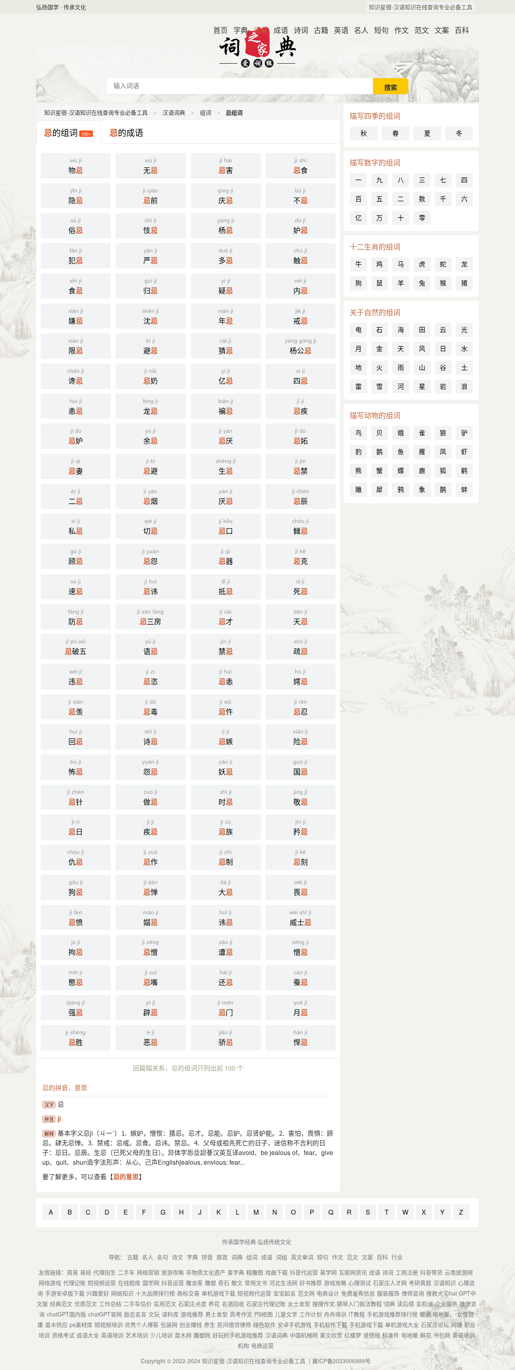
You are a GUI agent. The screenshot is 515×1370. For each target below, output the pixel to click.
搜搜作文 (323, 1304)
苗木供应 (56, 1324)
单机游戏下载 (218, 1293)
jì (59, 1118)
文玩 (154, 1314)
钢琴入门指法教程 (359, 1304)
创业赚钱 (190, 1324)
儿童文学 (286, 1314)
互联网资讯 (353, 1272)
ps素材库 (81, 1324)
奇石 (223, 1283)
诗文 (177, 1257)
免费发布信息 (358, 1293)
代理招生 (104, 1272)
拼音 (207, 1257)
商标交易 (188, 1293)
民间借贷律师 (234, 1324)
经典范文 (61, 1304)
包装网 (169, 1324)
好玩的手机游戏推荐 (237, 1335)
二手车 (126, 1272)
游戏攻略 (335, 1283)
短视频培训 (109, 1324)
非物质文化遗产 (205, 1272)
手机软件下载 (330, 1324)
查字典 (235, 1272)
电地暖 (409, 1335)
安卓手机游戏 (294, 1324)
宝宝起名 (284, 1293)
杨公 (300, 346)
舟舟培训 (335, 1314)
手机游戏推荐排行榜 (392, 1314)
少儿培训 (161, 1335)
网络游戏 (50, 1283)
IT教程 (356, 1314)
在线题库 (129, 1283)
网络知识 (122, 1293)
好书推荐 (310, 1283)
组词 (205, 112)
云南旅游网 (459, 1272)
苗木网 (183, 1335)
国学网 (150, 1283)
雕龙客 (194, 1283)
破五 (76, 647)
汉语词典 (257, 46)
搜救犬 (434, 1293)
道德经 (371, 1335)
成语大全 (87, 1335)
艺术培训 (137, 1335)
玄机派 (424, 1304)
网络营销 (148, 1272)
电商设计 (328, 1293)
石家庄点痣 (192, 1304)
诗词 (298, 30)
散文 (237, 1283)
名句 (162, 1257)
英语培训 (112, 1335)
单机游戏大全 (402, 1324)
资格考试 (63, 1335)
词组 (281, 1257)
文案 (439, 30)
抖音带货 (431, 1272)
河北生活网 (283, 1283)
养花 (214, 1304)
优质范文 (85, 1304)
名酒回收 (233, 1304)
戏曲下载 (276, 1272)
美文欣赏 (331, 1335)
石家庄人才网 (390, 1283)
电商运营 (262, 1345)
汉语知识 (444, 1283)
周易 (72, 1272)
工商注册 (407, 1272)
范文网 (306, 1293)
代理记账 (74, 1283)
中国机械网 (304, 1335)
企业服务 (446, 1304)
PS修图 (263, 1314)
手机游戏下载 (366, 1324)
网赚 (456, 1324)
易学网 (328, 1272)
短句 (378, 30)
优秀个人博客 (142, 1324)
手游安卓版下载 (64, 1293)
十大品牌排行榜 (155, 1293)
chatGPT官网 (105, 1314)
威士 (300, 918)
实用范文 (165, 1304)
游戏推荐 (192, 1314)
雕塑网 (202, 1335)
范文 (418, 30)
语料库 (170, 1314)
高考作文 (241, 1314)
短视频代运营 (254, 1293)
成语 (278, 30)
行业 (397, 1257)
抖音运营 (172, 1283)
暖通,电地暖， (437, 1314)
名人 (358, 30)
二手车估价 (138, 1304)
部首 (222, 1257)
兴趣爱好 (98, 1293)
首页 (217, 30)
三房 (150, 617)
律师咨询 (413, 1293)
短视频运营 (102, 1283)
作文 (398, 30)
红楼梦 (352, 1335)
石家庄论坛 (435, 1324)
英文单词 (302, 1257)
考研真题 (420, 1283)
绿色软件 (264, 1324)
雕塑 (210, 1283)
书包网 (441, 1335)
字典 (237, 30)
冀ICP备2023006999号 (341, 1361)
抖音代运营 (304, 1272)
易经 (85, 1272)
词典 (257, 30)
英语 (338, 30)
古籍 (318, 30)
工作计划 (310, 1314)
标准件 (390, 1335)
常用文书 (256, 1283)
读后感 (405, 1304)
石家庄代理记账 (266, 1304)
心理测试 (359, 1283)
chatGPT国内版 (66, 1314)
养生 (209, 1324)
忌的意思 (126, 1176)
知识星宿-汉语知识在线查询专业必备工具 (420, 7)
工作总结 (110, 1304)
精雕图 (254, 1272)
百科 (459, 30)
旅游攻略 (172, 1272)
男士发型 (216, 1314)
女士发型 (299, 1304)
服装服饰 (388, 1293)
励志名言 (135, 1314)
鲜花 (425, 1335)
